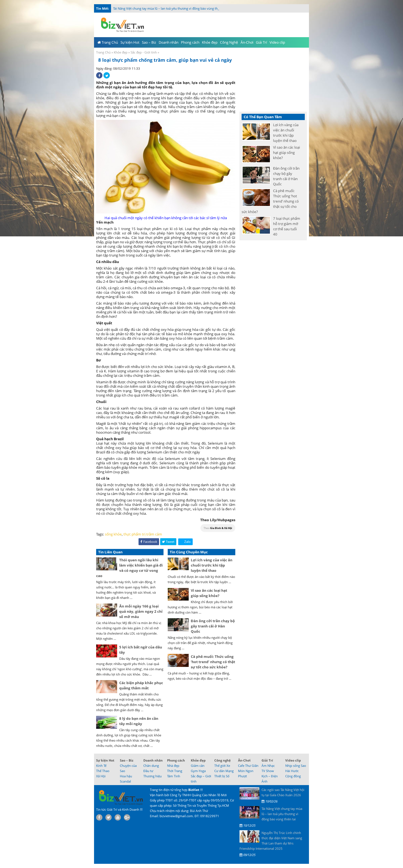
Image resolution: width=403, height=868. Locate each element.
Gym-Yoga (198, 771)
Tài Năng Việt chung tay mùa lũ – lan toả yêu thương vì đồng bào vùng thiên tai (169, 8)
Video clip (293, 760)
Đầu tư (148, 771)
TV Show (268, 771)
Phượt (242, 776)
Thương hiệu (152, 776)
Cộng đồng (293, 776)
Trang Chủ (103, 52)
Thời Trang (174, 771)
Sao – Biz (126, 760)
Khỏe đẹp (120, 52)
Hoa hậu (126, 776)
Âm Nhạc (268, 765)
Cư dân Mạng (224, 771)
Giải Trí (267, 760)
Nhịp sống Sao (295, 765)
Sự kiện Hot (105, 760)
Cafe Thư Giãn (248, 765)
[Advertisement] (326, 84)
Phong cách (176, 760)
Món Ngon (245, 771)
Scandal (125, 781)
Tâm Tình (173, 776)
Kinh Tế (101, 765)
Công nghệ (222, 760)
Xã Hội (101, 776)
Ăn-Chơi (244, 760)
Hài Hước (292, 771)
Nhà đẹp (173, 765)
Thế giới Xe (222, 765)
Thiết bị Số (221, 776)
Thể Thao (102, 771)
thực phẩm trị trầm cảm (142, 534)
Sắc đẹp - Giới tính (144, 52)
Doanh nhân (153, 760)
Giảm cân (197, 765)
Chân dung (151, 765)
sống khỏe (113, 534)
